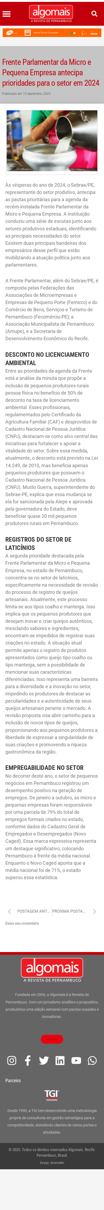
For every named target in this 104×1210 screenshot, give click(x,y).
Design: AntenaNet (52, 1163)
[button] (6, 14)
